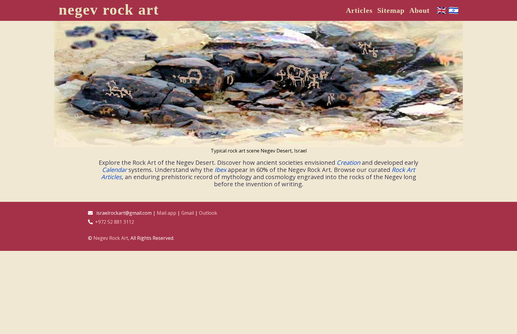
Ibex (220, 170)
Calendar (114, 170)
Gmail (187, 213)
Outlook (208, 213)
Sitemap (391, 10)
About (419, 10)
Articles (359, 10)
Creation (348, 162)
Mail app (166, 213)
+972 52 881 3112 (114, 222)
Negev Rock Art (110, 238)
